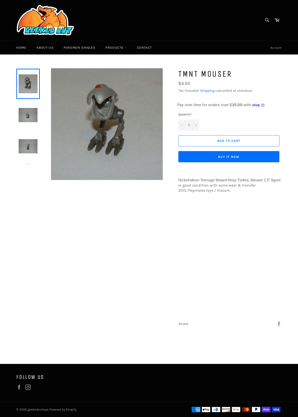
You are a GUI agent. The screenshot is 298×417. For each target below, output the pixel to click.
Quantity (184, 114)
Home (21, 48)
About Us (44, 48)
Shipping (207, 90)
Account (276, 47)
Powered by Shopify (63, 409)
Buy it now (229, 157)
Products (114, 48)
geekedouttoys (38, 409)
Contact (144, 48)
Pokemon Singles (79, 48)
